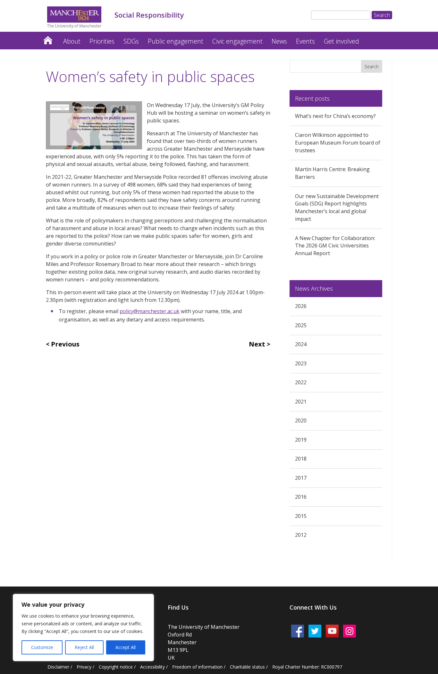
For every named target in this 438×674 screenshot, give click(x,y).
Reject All (84, 647)
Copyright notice (116, 667)
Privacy (84, 667)
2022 (301, 382)
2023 (301, 363)
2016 (301, 496)
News (279, 41)
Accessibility (152, 667)
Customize (42, 647)
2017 (301, 477)
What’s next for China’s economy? (335, 116)
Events (305, 41)
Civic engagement (237, 41)
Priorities (101, 41)
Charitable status (247, 667)
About (71, 41)
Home (47, 38)
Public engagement (175, 41)
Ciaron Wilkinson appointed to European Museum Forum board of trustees (337, 142)
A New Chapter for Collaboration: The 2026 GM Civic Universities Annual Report (335, 246)
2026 (301, 306)
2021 (301, 401)
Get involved (341, 41)
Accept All (125, 647)
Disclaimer (58, 667)
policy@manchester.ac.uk (150, 311)
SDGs (131, 41)
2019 (301, 439)
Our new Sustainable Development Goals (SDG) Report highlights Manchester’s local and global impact (337, 207)
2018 (301, 458)
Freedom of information (197, 667)
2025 (301, 325)
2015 (301, 516)
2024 (301, 344)
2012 (301, 534)
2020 (301, 420)
